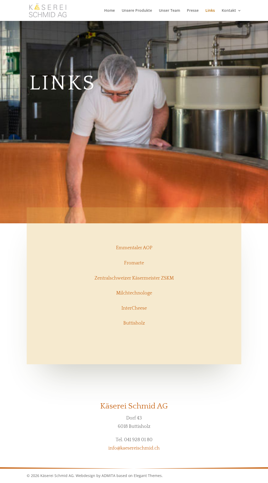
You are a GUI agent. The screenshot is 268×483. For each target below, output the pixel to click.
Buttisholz (134, 323)
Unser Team (169, 11)
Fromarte (134, 263)
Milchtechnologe (134, 293)
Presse (193, 11)
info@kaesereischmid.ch (134, 448)
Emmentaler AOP (134, 248)
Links (210, 11)
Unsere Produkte (137, 11)
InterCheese (134, 308)
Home (109, 11)
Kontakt (229, 11)
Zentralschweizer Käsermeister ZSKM (134, 278)
